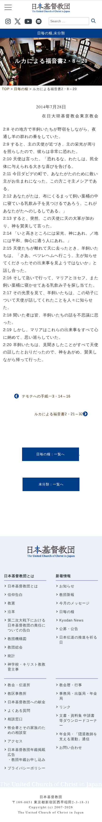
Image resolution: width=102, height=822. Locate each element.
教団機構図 (17, 639)
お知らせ (66, 586)
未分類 (59, 33)
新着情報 (63, 576)
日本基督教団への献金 (27, 702)
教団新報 (66, 595)
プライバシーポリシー (27, 768)
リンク (65, 707)
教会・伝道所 (19, 685)
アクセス (15, 741)
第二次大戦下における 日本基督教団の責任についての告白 (27, 625)
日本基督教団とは (19, 576)
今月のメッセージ (74, 603)
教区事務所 (17, 693)
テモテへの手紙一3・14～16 (46, 396)
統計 (11, 656)
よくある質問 (19, 710)
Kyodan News (71, 620)
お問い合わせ (70, 747)
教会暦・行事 (70, 685)
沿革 (11, 612)
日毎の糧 (44, 33)
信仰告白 (15, 595)
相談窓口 (15, 719)
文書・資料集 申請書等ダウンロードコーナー (78, 720)
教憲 (11, 603)
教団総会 (15, 647)
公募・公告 (68, 629)
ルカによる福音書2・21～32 (58, 414)
